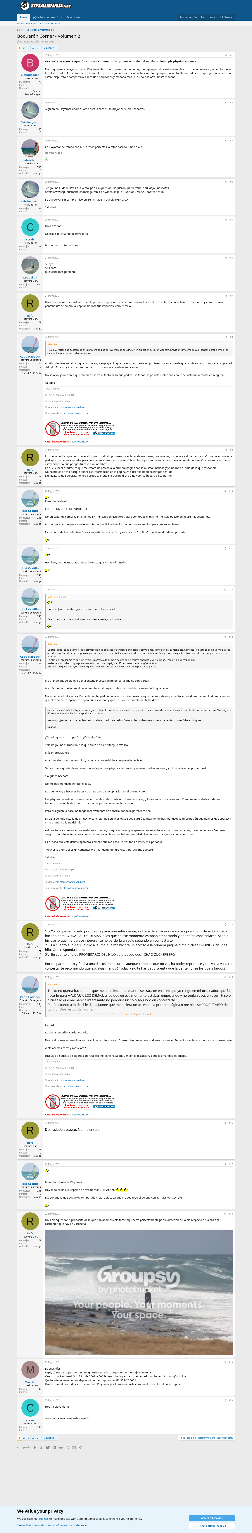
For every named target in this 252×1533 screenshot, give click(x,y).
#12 (231, 589)
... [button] (33, 47)
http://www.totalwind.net (72, 407)
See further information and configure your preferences (52, 1525)
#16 (231, 1122)
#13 (231, 636)
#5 (231, 219)
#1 (231, 55)
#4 (231, 181)
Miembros (73, 17)
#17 (231, 1164)
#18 (231, 1213)
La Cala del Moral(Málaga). (33, 93)
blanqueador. (27, 41)
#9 (231, 450)
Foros (23, 17)
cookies (44, 1518)
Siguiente (49, 47)
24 (38, 47)
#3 (231, 140)
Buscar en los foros (49, 23)
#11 (231, 548)
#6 (231, 257)
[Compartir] (226, 55)
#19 (231, 1362)
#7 (231, 295)
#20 (231, 1400)
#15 (231, 977)
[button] (61, 17)
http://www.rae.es (81, 441)
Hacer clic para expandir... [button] (139, 1014)
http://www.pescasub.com (76, 413)
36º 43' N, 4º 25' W (31, 373)
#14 (231, 924)
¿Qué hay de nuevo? (46, 17)
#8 (231, 337)
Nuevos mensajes (27, 23)
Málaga (37, 173)
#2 (231, 102)
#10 (231, 491)
